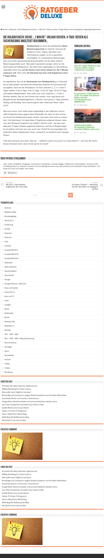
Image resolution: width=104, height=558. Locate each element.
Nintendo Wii (9, 322)
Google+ (22, 169)
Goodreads (6, 398)
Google (7, 279)
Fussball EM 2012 (11, 250)
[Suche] (70, 195)
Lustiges (7, 305)
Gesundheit (9, 275)
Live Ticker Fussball (9, 405)
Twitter (31, 169)
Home (4, 29)
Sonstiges (8, 347)
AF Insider (6, 386)
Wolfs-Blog (6, 417)
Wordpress (8, 372)
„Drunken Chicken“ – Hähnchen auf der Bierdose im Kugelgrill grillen (84, 186)
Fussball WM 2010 (11, 254)
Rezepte (7, 330)
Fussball (7, 246)
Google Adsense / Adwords (15, 284)
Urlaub (7, 368)
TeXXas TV (6, 411)
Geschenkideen (10, 271)
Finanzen (8, 237)
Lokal (6, 301)
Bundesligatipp (10, 216)
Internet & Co (9, 292)
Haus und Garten (11, 288)
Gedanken (8, 263)
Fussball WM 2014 (11, 258)
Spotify (4, 408)
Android (7, 208)
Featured (12, 29)
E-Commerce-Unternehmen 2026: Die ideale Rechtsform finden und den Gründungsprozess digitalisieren (86, 97)
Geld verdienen (10, 267)
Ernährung (8, 225)
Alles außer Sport (8, 392)
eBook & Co (9, 220)
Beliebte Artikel (10, 212)
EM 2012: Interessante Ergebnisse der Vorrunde (16, 185)
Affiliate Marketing (9, 389)
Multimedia (8, 313)
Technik (7, 360)
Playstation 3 (9, 326)
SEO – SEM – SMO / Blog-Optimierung (19, 338)
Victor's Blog (7, 414)
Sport (6, 351)
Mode (6, 309)
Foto (6, 242)
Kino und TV (9, 296)
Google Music (7, 401)
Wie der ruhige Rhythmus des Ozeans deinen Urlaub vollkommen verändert (87, 68)
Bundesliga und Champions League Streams (19, 395)
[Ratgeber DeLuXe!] (52, 12)
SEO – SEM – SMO (11, 334)
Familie (7, 229)
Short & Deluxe (10, 343)
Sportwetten (9, 355)
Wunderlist (6, 420)
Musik (6, 317)
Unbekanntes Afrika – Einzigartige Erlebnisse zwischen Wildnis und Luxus (86, 127)
